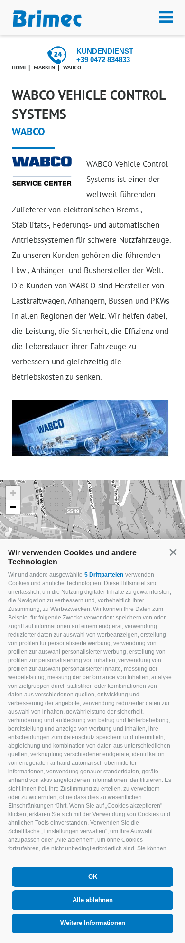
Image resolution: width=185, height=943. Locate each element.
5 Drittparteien (103, 575)
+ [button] (13, 493)
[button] (173, 552)
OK (92, 876)
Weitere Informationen (92, 922)
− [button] (13, 507)
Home (19, 67)
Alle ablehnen (93, 900)
